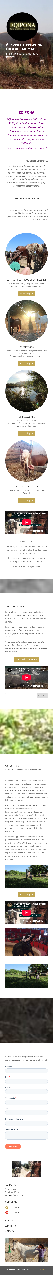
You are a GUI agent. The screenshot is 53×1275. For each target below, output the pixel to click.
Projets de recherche (26, 486)
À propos (10, 1225)
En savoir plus (26, 293)
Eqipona (15, 1207)
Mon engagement (26, 416)
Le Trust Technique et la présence (26, 279)
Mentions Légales (39, 1269)
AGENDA (10, 1231)
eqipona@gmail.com (14, 1195)
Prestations (27, 347)
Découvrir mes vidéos (26, 659)
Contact (10, 1220)
